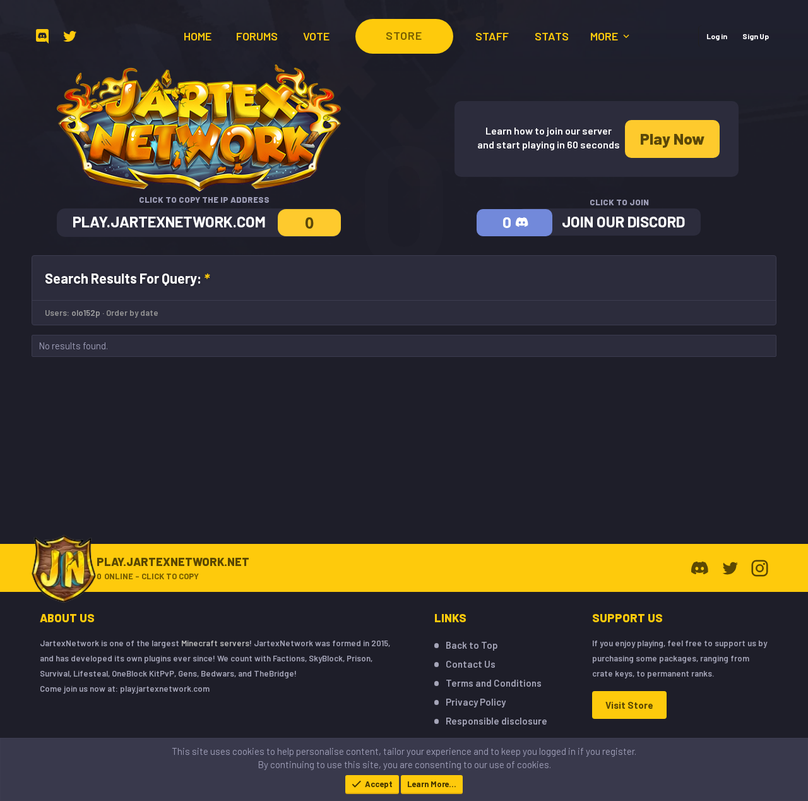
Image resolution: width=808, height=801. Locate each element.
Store (404, 35)
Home (197, 36)
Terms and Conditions (494, 683)
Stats (552, 36)
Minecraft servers (215, 643)
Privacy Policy (476, 702)
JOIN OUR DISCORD (623, 221)
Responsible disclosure (496, 720)
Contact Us (471, 664)
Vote (316, 36)
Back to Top (472, 645)
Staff (492, 36)
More (605, 36)
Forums (257, 36)
